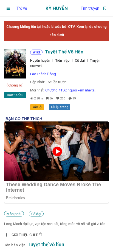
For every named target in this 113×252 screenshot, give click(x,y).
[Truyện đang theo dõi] (105, 8)
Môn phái (14, 214)
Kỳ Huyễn (57, 8)
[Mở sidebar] (8, 8)
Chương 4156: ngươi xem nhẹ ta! (70, 90)
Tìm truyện (90, 8)
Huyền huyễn (40, 60)
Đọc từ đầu (15, 95)
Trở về (21, 8)
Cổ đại (80, 60)
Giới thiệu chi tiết (27, 235)
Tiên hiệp (62, 60)
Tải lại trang (59, 107)
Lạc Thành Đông (43, 74)
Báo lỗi (37, 107)
